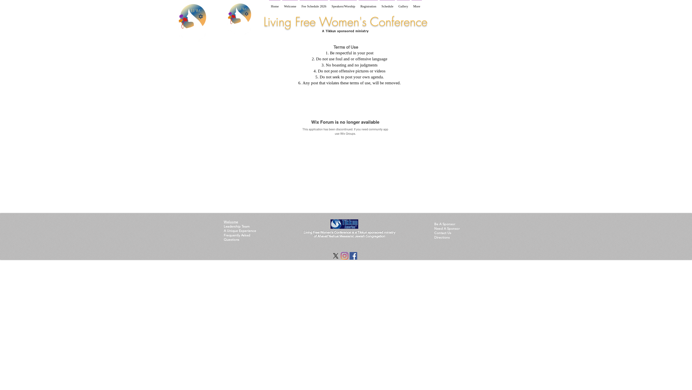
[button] (240, 231)
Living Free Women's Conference (345, 22)
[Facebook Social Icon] (353, 256)
